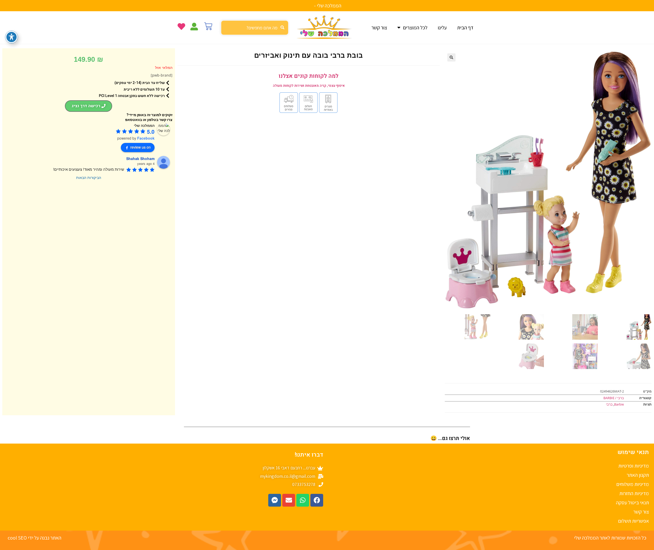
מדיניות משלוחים (632, 484)
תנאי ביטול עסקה (632, 502)
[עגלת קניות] (208, 26)
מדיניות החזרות (634, 493)
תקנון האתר (638, 475)
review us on (140, 147)
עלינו (442, 27)
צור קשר (379, 27)
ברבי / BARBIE (613, 398)
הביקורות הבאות (88, 177)
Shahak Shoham (140, 158)
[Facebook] (316, 500)
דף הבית (465, 27)
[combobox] (254, 27)
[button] (451, 57)
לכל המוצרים (415, 27)
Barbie (619, 404)
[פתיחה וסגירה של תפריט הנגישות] (11, 37)
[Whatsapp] (302, 500)
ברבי (609, 404)
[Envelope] (288, 500)
